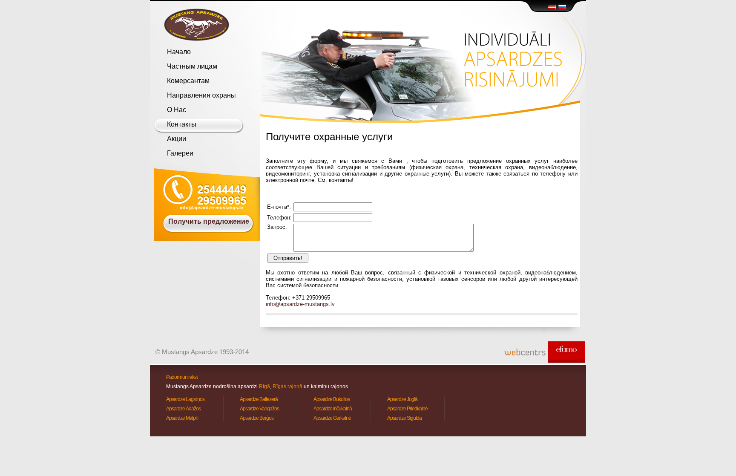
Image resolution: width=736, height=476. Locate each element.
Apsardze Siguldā (404, 418)
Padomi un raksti (182, 377)
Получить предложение (208, 221)
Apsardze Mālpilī (182, 418)
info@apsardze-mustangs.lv (211, 207)
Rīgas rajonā (287, 386)
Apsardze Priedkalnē (407, 409)
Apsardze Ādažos (183, 409)
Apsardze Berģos (256, 418)
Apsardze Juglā (402, 399)
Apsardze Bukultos (331, 399)
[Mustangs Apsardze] (196, 25)
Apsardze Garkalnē (332, 418)
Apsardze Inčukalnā (332, 409)
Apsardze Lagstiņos (185, 399)
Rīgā (264, 386)
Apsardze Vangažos (259, 409)
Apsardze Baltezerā (259, 399)
